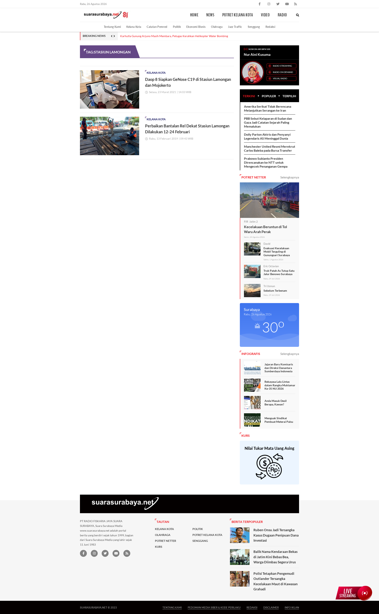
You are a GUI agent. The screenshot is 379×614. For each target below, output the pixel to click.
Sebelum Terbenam (275, 290)
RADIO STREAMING (282, 65)
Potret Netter (165, 540)
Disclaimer (271, 607)
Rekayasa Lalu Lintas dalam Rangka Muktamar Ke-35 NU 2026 (280, 385)
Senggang (254, 26)
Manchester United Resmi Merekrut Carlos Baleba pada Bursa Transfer (269, 148)
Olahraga (216, 26)
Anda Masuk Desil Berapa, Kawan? (276, 402)
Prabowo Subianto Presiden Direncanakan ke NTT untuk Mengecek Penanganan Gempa (265, 162)
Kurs (158, 546)
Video (265, 15)
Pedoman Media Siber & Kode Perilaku (214, 607)
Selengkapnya (289, 177)
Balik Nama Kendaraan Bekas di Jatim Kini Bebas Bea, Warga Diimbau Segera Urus (275, 557)
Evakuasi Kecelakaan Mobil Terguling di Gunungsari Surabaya (277, 251)
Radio (282, 15)
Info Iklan (292, 607)
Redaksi (270, 26)
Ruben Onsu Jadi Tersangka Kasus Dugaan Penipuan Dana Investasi (276, 535)
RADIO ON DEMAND (283, 72)
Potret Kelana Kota (237, 15)
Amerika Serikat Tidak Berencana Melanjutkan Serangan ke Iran (267, 108)
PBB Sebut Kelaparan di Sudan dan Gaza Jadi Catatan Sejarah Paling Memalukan (268, 122)
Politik (177, 26)
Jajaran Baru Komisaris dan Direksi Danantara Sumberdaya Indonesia (279, 368)
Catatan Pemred (157, 26)
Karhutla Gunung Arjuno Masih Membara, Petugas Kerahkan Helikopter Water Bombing (174, 36)
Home (194, 15)
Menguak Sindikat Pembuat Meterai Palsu (279, 419)
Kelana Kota (133, 26)
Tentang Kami (112, 26)
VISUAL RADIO (280, 78)
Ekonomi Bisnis (195, 26)
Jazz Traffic (235, 26)
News (210, 15)
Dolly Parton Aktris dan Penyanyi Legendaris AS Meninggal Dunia (267, 136)
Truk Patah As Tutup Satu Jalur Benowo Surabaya (279, 272)
